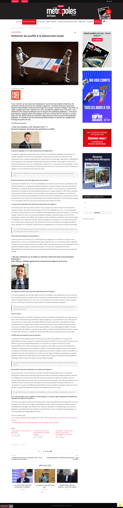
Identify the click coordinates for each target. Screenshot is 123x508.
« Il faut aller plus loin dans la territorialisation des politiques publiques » (41, 432)
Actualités (40, 21)
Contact (24, 1)
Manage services (4, 505)
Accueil (18, 21)
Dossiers (90, 21)
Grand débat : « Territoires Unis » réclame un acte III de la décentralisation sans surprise (64, 432)
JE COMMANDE (97, 40)
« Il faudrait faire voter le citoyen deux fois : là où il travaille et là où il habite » (35, 423)
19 (11, 506)
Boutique (98, 21)
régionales (23, 444)
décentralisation (15, 444)
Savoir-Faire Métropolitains (67, 21)
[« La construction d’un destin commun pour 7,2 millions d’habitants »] (22, 476)
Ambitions (82, 21)
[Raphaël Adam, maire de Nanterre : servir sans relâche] (67, 476)
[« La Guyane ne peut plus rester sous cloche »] (44, 476)
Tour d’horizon (51, 21)
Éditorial (15, 1)
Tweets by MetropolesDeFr (88, 219)
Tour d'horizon (22, 28)
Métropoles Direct (29, 21)
